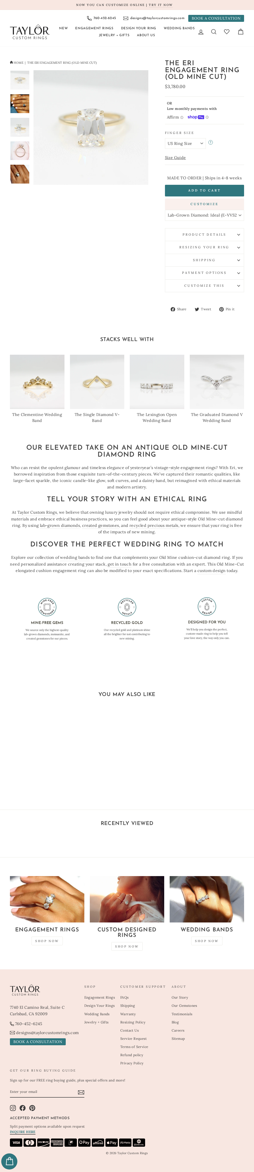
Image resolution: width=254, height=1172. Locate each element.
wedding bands (75, 557)
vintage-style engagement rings (185, 467)
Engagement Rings (94, 28)
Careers (178, 1030)
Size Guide (175, 157)
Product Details (204, 234)
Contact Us (129, 1030)
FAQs (124, 997)
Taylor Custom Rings (37, 512)
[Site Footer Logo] (44, 990)
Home (18, 62)
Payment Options (204, 273)
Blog (175, 1022)
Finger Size (179, 133)
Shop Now (47, 941)
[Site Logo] (30, 31)
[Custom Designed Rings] (127, 899)
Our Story (180, 997)
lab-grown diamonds (60, 525)
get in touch (119, 564)
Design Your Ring (138, 28)
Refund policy (131, 1055)
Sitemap (178, 1038)
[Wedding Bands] (207, 899)
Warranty (128, 1014)
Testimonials (182, 1014)
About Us (146, 35)
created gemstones (100, 525)
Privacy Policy (132, 1063)
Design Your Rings (99, 1005)
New (63, 28)
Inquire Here (22, 1132)
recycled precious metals (153, 525)
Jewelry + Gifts (114, 35)
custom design (211, 570)
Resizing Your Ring (204, 247)
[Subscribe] (81, 1092)
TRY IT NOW (161, 5)
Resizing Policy (132, 1022)
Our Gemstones (184, 1005)
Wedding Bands (179, 28)
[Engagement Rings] (47, 899)
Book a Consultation (216, 18)
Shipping (204, 260)
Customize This (204, 286)
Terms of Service (134, 1047)
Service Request (133, 1038)
